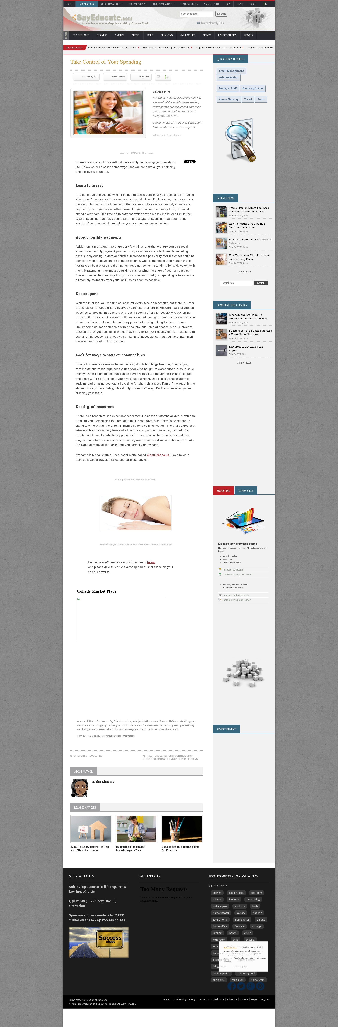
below (151, 562)
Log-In (254, 999)
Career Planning (229, 99)
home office (220, 926)
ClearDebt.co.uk (158, 455)
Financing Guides (189, 3)
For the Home (81, 35)
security (250, 939)
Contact (244, 999)
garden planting (246, 959)
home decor (242, 919)
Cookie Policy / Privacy (184, 999)
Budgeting (144, 77)
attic (235, 939)
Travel (240, 3)
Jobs (228, 3)
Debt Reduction (228, 77)
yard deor (237, 980)
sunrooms (219, 980)
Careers (119, 35)
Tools (253, 3)
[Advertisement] (244, 444)
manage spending (167, 759)
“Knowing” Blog (87, 3)
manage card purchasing (236, 595)
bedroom (237, 953)
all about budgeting (233, 569)
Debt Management (137, 3)
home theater (221, 913)
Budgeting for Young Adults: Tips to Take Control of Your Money (233, 47)
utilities (217, 899)
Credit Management (111, 3)
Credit (136, 35)
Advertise (232, 999)
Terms (201, 999)
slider (182, 759)
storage (256, 926)
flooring (257, 913)
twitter (162, 141)
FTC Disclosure (95, 735)
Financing (167, 35)
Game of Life (187, 35)
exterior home (221, 959)
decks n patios (221, 973)
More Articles (244, 271)
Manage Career (212, 3)
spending (192, 759)
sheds (260, 946)
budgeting (161, 755)
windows (240, 906)
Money (207, 35)
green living (253, 899)
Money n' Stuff (228, 88)
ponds (232, 933)
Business (102, 35)
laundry (241, 913)
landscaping (240, 966)
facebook (169, 141)
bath (255, 906)
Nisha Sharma (118, 77)
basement (219, 953)
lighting (217, 933)
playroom (256, 953)
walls (230, 946)
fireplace (240, 926)
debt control (177, 755)
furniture (234, 899)
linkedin (155, 141)
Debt (150, 35)
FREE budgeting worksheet (237, 574)
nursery (245, 946)
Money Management (163, 3)
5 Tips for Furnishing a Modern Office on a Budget (176, 47)
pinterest (176, 141)
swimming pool (246, 973)
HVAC (216, 946)
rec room (256, 892)
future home (220, 919)
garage (261, 919)
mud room (219, 939)
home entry (257, 980)
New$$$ (248, 35)
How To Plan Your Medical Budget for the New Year (124, 47)
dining (247, 933)
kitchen (217, 892)
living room (219, 966)
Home (69, 3)
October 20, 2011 (89, 77)
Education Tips (227, 35)
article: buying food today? (237, 600)
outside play (220, 906)
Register (265, 999)
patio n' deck (236, 892)
